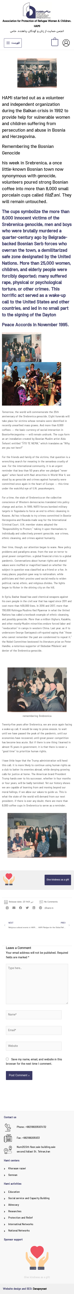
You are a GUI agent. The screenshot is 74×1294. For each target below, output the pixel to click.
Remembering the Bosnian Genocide (28, 150)
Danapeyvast (40, 1289)
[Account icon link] (66, 43)
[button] (7, 907)
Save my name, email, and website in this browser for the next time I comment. (34, 1061)
